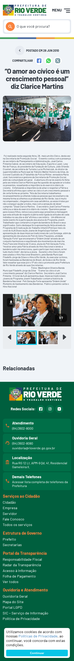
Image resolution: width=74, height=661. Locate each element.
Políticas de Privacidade (38, 636)
